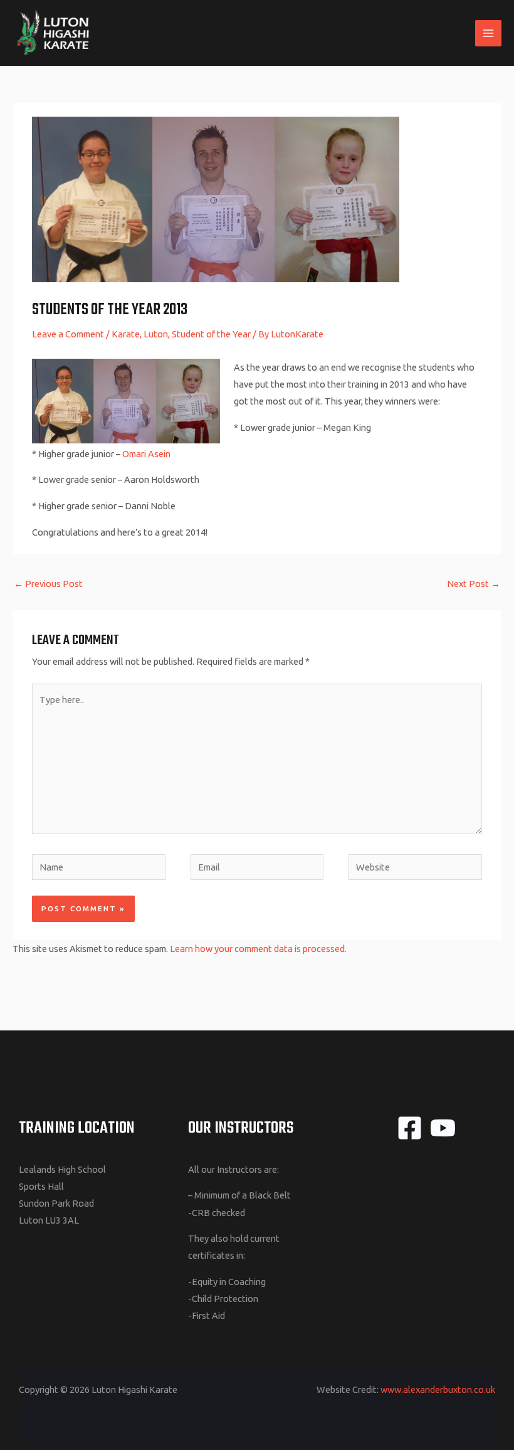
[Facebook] (409, 1128)
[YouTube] (443, 1128)
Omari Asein (146, 453)
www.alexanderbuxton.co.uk (437, 1389)
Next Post (473, 583)
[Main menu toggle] (488, 33)
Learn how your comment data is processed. (258, 948)
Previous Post (48, 583)
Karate (126, 334)
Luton (156, 334)
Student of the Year (211, 334)
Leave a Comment (68, 334)
